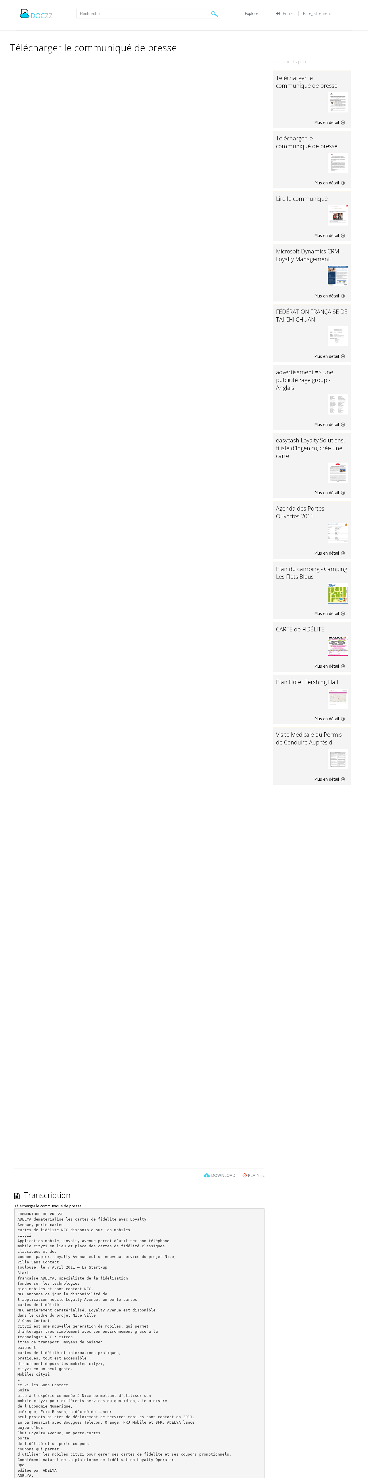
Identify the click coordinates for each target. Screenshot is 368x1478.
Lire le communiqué (302, 199)
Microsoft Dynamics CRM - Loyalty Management (309, 255)
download (223, 1175)
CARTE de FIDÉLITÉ (300, 629)
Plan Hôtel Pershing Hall (307, 682)
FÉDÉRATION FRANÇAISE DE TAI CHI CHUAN (312, 315)
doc (41, 15)
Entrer (288, 13)
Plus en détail (327, 122)
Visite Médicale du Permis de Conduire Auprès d (309, 738)
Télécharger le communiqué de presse (307, 81)
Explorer (252, 13)
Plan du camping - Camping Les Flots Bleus (311, 572)
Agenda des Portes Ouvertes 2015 (300, 512)
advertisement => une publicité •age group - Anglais (304, 380)
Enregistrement (317, 13)
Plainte (255, 1175)
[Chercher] (214, 14)
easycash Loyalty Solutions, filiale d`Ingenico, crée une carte (310, 448)
